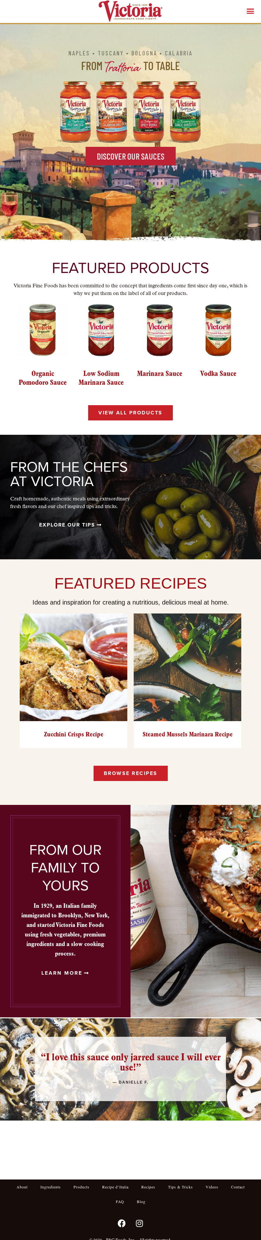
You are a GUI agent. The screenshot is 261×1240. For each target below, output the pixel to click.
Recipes (148, 1186)
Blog (141, 1201)
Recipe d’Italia (115, 1186)
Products (81, 1186)
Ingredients (50, 1186)
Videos (212, 1186)
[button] (250, 11)
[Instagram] (139, 1223)
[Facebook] (122, 1223)
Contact (238, 1186)
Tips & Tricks (180, 1186)
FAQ (120, 1201)
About (22, 1186)
